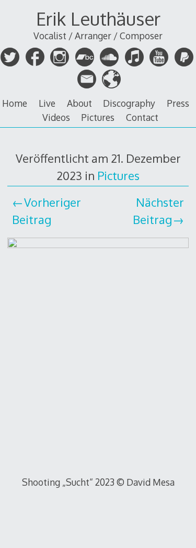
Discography (129, 103)
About (79, 103)
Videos (56, 117)
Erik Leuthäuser (98, 18)
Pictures (97, 117)
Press (178, 103)
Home (14, 103)
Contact (142, 117)
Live (47, 103)
